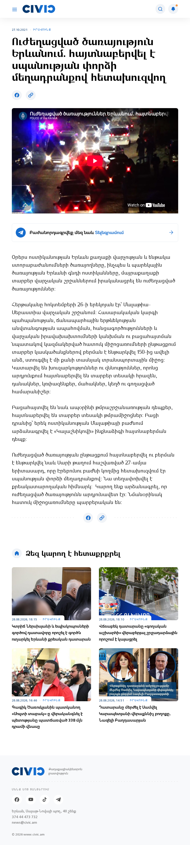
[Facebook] (17, 800)
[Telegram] (58, 800)
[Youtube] (31, 800)
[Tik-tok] (45, 800)
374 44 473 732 (25, 817)
